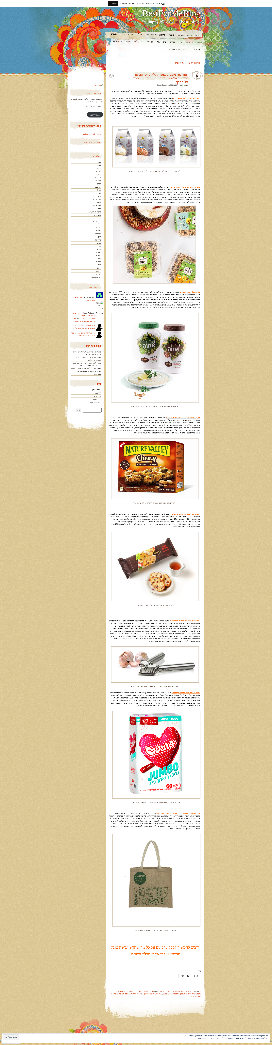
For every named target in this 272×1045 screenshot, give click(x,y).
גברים (99, 183)
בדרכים (98, 171)
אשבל (139, 991)
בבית (191, 991)
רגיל (111, 75)
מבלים (139, 34)
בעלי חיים (97, 177)
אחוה (151, 991)
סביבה (185, 49)
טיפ (164, 41)
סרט (99, 264)
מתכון (99, 243)
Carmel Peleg (161, 85)
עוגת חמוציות (157, 994)
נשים (99, 249)
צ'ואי (150, 994)
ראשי (197, 35)
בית (180, 42)
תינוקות (181, 35)
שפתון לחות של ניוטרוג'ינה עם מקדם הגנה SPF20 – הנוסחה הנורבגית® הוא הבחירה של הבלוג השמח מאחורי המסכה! (86, 365)
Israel (101, 131)
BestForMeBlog (171, 12)
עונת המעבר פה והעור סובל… (83, 334)
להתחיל (113, 3)
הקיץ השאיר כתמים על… (86, 333)
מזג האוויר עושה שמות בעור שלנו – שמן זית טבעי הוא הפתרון (87, 353)
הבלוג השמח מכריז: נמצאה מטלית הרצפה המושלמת (88, 358)
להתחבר (98, 393)
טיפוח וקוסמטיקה (192, 42)
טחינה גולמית (196, 994)
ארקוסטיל (145, 991)
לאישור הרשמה (95, 115)
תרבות (98, 274)
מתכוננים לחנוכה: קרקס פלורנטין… (82, 328)
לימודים (98, 227)
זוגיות (128, 41)
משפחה (167, 991)
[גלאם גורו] (98, 85)
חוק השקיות (122, 991)
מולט (189, 994)
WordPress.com (95, 402)
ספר (99, 258)
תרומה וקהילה (174, 49)
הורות (130, 34)
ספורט (98, 255)
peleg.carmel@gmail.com (93, 134)
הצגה (99, 196)
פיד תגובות (97, 399)
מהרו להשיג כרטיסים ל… (86, 325)
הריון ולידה (137, 41)
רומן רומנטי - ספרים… (87, 318)
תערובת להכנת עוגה (117, 994)
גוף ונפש (149, 41)
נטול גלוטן (183, 994)
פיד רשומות (97, 396)
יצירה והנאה (150, 34)
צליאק (146, 994)
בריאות (162, 34)
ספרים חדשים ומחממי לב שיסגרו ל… (83, 319)
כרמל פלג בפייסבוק (92, 142)
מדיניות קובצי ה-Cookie (205, 1038)
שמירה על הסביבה (131, 994)
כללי (122, 34)
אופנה (171, 35)
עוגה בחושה (167, 994)
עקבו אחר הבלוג (93, 93)
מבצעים (114, 34)
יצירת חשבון (96, 389)
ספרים (172, 42)
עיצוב (99, 268)
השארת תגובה (196, 996)
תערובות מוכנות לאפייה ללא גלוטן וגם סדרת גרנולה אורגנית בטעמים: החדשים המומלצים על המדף (159, 78)
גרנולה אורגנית (132, 991)
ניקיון (99, 246)
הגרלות (98, 190)
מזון (158, 41)
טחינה (115, 991)
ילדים (189, 35)
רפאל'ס (141, 994)
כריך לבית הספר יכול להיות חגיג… (84, 314)
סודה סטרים (175, 994)
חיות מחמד (117, 41)
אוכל (99, 162)
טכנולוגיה (196, 49)
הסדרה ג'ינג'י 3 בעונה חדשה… (84, 298)
